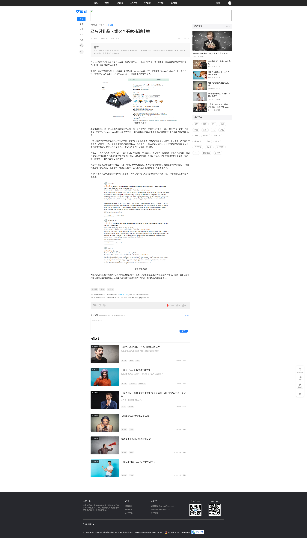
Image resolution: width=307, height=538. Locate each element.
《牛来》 (133, 384)
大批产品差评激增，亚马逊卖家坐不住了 (140, 347)
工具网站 (133, 3)
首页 (96, 3)
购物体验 (217, 136)
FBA (196, 153)
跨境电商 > (95, 25)
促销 (196, 124)
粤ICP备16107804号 (155, 532)
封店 (123, 406)
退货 (137, 361)
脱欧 (208, 141)
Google (209, 147)
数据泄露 (206, 153)
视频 (81, 39)
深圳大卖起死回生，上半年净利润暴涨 (219, 73)
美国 (217, 141)
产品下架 (198, 147)
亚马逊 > (102, 25)
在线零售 (220, 147)
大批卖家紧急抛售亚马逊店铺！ (136, 416)
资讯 (81, 24)
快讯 (81, 29)
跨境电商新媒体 (106, 532)
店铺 (131, 429)
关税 (222, 124)
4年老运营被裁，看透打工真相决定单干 (219, 95)
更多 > (228, 26)
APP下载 (129, 513)
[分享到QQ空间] (100, 305)
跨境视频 (129, 509)
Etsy (213, 130)
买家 (102, 289)
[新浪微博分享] (104, 305)
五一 (213, 124)
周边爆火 (142, 384)
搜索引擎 (198, 141)
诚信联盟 (129, 506)
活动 (81, 34)
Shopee (205, 136)
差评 (131, 361)
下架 (196, 136)
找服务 (107, 3)
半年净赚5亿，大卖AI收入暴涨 (219, 62)
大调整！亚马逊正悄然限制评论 (136, 439)
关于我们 (161, 3)
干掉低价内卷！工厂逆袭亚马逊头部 (138, 462)
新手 (205, 130)
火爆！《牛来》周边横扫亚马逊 (136, 370)
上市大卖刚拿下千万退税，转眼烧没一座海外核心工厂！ (219, 105)
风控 (131, 452)
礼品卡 (110, 289)
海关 (205, 124)
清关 (196, 130)
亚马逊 (94, 289)
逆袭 (131, 475)
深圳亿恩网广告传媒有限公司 (124, 532)
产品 (222, 130)
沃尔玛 (217, 153)
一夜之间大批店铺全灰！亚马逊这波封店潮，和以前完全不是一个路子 (153, 395)
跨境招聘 (147, 3)
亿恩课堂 (120, 3)
